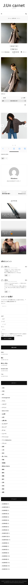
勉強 (3, 469)
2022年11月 (5, 536)
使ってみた (4, 214)
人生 (3, 450)
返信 (26, 266)
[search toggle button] (26, 14)
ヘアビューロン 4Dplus (11, 216)
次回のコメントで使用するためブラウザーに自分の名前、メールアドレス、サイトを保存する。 (13, 334)
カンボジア (4, 423)
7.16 (2, 374)
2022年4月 (4, 559)
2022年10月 (5, 540)
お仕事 (3, 414)
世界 (3, 446)
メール (3, 321)
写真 (3, 459)
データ (3, 430)
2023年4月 (4, 523)
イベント (4, 407)
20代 (3, 388)
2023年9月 (4, 510)
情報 (3, 476)
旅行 (3, 479)
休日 (3, 453)
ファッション (5, 437)
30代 (3, 391)
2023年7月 (4, 513)
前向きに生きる (5, 231)
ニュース (4, 433)
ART (3, 394)
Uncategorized (6, 397)
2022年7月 (4, 549)
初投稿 (3, 463)
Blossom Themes (9, 582)
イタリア (4, 404)
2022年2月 (4, 566)
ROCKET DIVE (4, 369)
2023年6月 (4, 517)
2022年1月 (4, 569)
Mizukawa (7, 52)
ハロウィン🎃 (7, 234)
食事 (3, 492)
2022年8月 (4, 546)
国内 (3, 472)
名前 (2, 316)
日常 (16, 46)
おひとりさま (5, 410)
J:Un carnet (14, 5)
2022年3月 (4, 562)
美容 (14, 214)
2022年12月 (5, 533)
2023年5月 (4, 520)
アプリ (3, 401)
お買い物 (12, 46)
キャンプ (4, 427)
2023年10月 (5, 507)
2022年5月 (4, 556)
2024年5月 (4, 504)
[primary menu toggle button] (1, 14)
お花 (3, 417)
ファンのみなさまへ (7, 440)
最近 (2, 358)
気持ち (4, 251)
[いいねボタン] (2, 158)
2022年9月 (4, 543)
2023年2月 (4, 530)
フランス (4, 443)
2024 (2, 352)
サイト (2, 326)
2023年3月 (4, 526)
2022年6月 (4, 553)
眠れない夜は (4, 363)
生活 (11, 214)
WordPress (21, 582)
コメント (3, 303)
